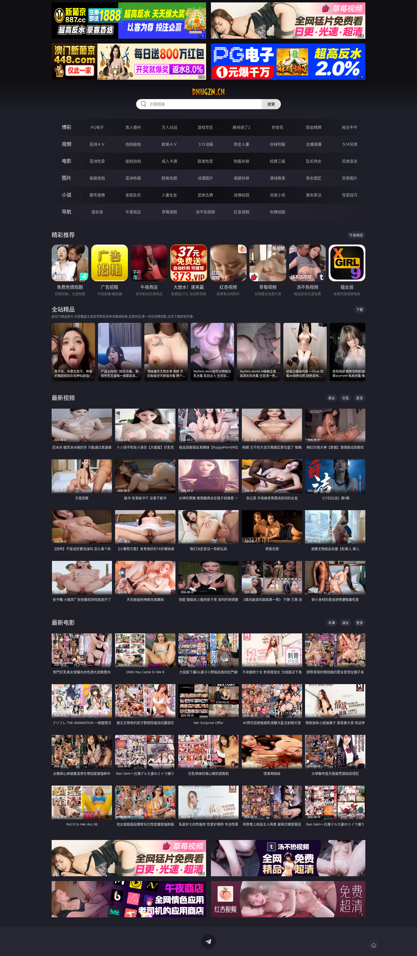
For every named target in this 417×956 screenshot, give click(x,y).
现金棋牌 (313, 127)
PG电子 (97, 127)
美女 (331, 398)
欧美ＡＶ (169, 144)
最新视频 (63, 398)
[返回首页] (373, 945)
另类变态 (349, 161)
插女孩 (97, 212)
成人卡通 (169, 161)
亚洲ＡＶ (97, 144)
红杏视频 (241, 212)
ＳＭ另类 (349, 144)
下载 (359, 309)
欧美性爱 (205, 161)
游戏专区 (205, 127)
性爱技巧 (349, 195)
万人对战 (169, 127)
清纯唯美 (277, 178)
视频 (66, 144)
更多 (359, 398)
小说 (66, 195)
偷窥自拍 (97, 178)
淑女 (345, 622)
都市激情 (97, 195)
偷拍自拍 (133, 161)
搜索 (271, 104)
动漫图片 (205, 178)
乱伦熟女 (313, 161)
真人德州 (133, 127)
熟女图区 (313, 178)
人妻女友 (169, 195)
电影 (66, 161)
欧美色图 (169, 178)
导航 (66, 212)
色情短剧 (277, 212)
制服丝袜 (241, 161)
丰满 (331, 622)
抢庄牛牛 (349, 127)
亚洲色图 (133, 178)
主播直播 (313, 144)
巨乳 (345, 398)
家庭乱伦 (133, 195)
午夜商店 (133, 212)
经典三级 (277, 161)
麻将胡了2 (241, 127)
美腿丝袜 (241, 178)
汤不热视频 (205, 212)
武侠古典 (205, 195)
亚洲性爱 (97, 161)
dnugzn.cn (208, 92)
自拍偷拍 (133, 144)
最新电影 (63, 622)
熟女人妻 (241, 144)
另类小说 (277, 195)
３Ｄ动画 (205, 144)
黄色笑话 (313, 195)
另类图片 (349, 178)
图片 (66, 178)
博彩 (66, 127)
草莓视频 (169, 212)
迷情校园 (241, 195)
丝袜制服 (277, 144)
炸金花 (277, 127)
